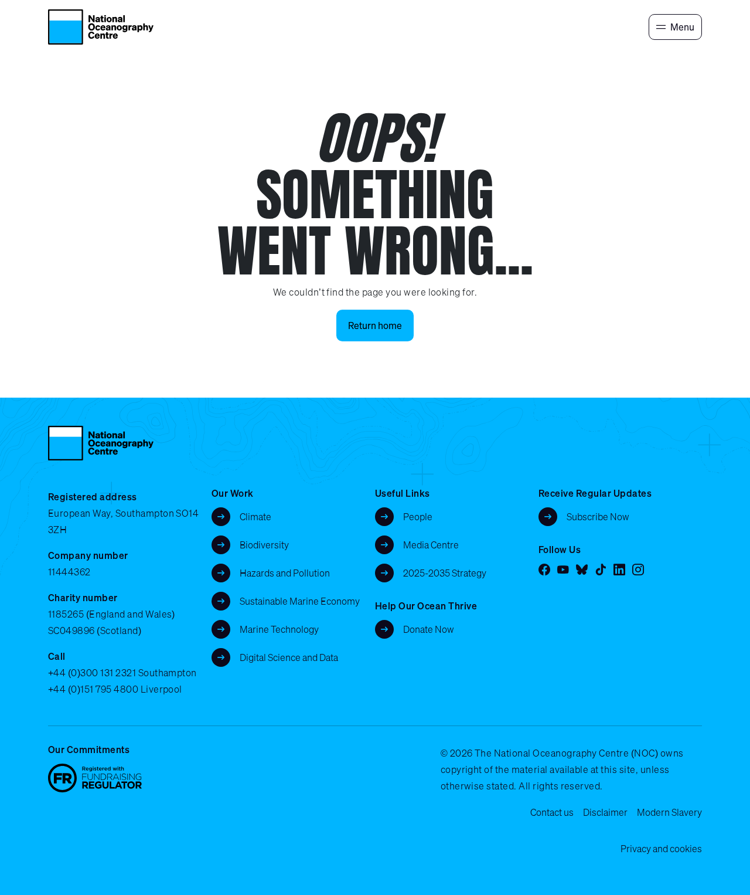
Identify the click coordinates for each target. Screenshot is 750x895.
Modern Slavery (669, 812)
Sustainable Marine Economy (300, 601)
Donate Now (428, 629)
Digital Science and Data (289, 657)
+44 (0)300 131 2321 (92, 672)
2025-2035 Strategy (444, 573)
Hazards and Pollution (285, 573)
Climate (255, 516)
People (417, 516)
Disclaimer (605, 812)
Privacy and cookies (661, 848)
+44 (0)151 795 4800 (93, 689)
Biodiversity (264, 544)
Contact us (552, 812)
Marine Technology (279, 629)
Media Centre (431, 544)
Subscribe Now (598, 516)
